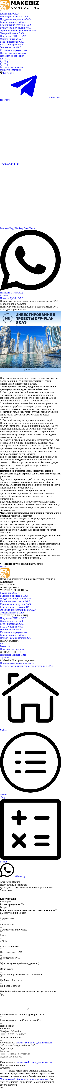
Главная (4, 295)
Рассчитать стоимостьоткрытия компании (11, 68)
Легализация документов (13, 50)
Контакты (5, 58)
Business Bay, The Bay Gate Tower (18, 228)
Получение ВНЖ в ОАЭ (13, 36)
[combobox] (3, 1034)
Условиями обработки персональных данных (24, 1079)
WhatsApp (19, 876)
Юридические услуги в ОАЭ (15, 25)
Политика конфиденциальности (17, 663)
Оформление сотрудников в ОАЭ (18, 30)
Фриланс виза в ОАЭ (11, 39)
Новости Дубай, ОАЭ (11, 298)
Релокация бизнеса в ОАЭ (14, 16)
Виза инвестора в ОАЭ (12, 41)
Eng (6, 61)
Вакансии (5, 646)
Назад (3, 566)
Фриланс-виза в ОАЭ (11, 621)
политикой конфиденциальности (35, 1042)
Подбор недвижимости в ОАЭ (16, 638)
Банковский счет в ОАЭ (13, 22)
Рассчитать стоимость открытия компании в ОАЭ (26, 666)
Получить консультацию (13, 1065)
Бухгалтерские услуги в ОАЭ (15, 27)
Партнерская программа (13, 53)
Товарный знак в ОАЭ (12, 33)
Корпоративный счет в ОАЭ (15, 601)
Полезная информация (12, 55)
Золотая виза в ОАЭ (10, 47)
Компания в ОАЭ (9, 13)
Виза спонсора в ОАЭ (11, 44)
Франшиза (5, 657)
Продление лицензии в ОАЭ (15, 19)
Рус (2, 61)
